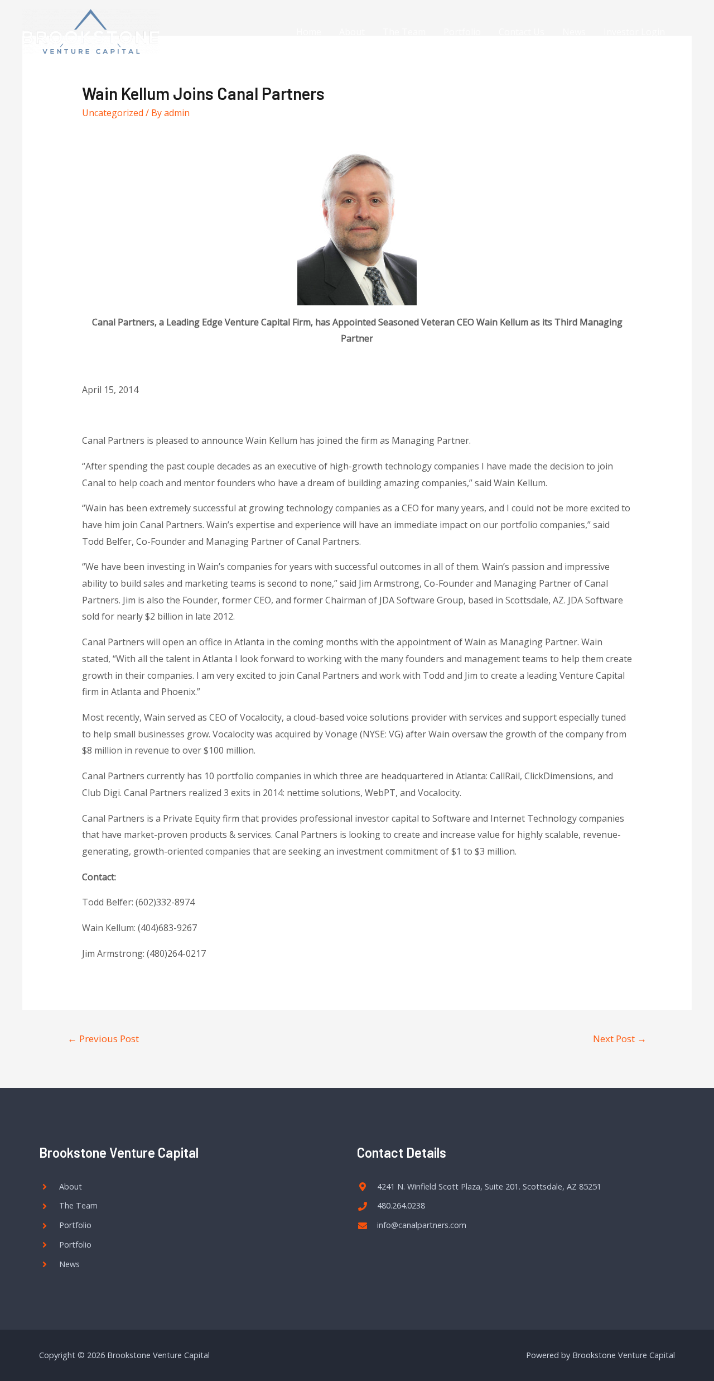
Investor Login (634, 32)
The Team (404, 32)
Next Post (620, 1038)
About (352, 32)
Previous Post (103, 1038)
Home (308, 32)
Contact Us (521, 32)
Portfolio (462, 32)
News (574, 32)
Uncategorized (112, 113)
